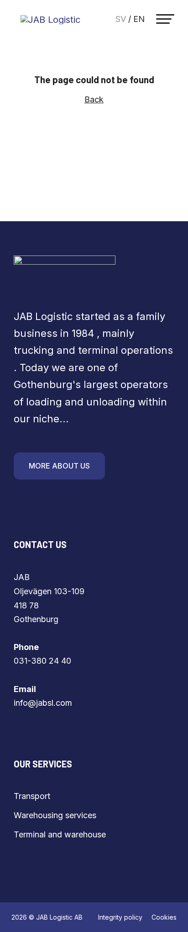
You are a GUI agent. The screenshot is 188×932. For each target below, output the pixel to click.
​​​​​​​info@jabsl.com (43, 703)
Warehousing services (55, 815)
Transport (32, 796)
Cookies (164, 917)
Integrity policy (120, 917)
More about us (59, 465)
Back (94, 99)
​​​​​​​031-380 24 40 (42, 661)
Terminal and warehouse (60, 834)
